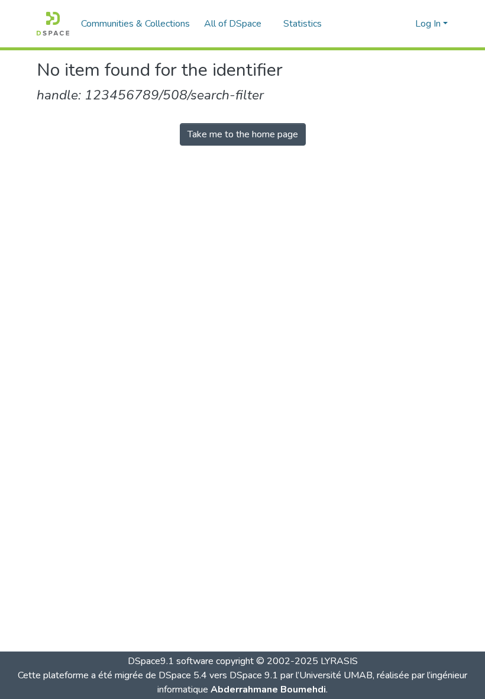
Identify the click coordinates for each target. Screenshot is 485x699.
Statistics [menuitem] (302, 23)
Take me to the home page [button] (242, 134)
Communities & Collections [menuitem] (135, 23)
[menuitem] (236, 23)
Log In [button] (429, 23)
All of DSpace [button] (232, 23)
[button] (53, 24)
